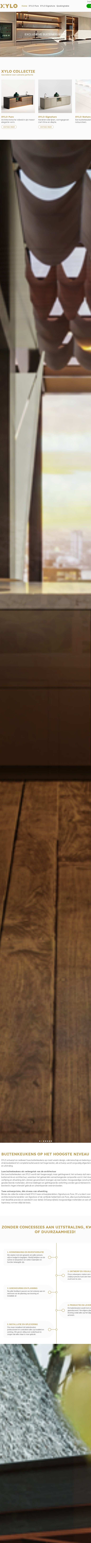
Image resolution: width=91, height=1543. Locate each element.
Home (24, 6)
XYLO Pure (34, 6)
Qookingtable (63, 6)
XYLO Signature (47, 6)
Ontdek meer (9, 127)
